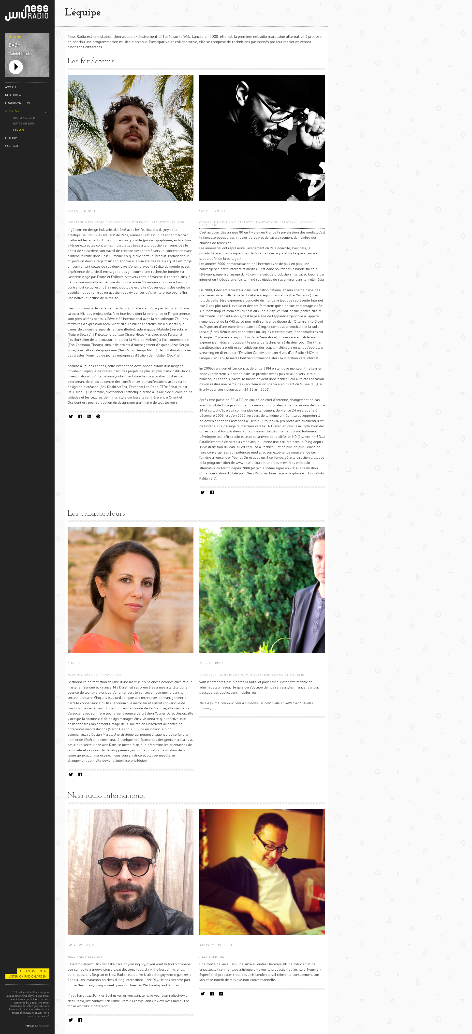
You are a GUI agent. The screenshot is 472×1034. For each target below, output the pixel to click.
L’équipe (18, 129)
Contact (11, 146)
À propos (12, 110)
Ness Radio (42, 1026)
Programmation (17, 103)
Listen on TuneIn (33, 971)
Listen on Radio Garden (27, 976)
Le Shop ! (11, 138)
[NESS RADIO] (27, 14)
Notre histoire (24, 117)
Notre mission (23, 123)
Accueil (11, 87)
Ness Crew (13, 95)
